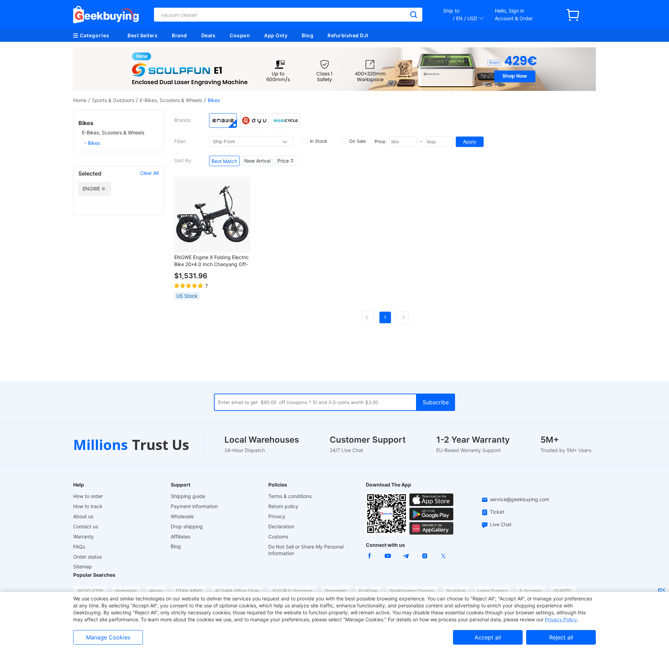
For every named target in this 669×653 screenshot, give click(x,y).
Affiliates (180, 536)
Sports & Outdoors (113, 100)
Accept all (488, 637)
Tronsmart (336, 590)
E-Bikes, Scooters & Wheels (171, 100)
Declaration (281, 526)
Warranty (83, 536)
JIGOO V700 (90, 590)
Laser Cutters (492, 590)
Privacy (276, 516)
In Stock (318, 141)
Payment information (194, 506)
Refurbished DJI (348, 35)
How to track (87, 506)
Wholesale (182, 516)
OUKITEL (563, 590)
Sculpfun (456, 590)
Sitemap (82, 566)
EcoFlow (368, 590)
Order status (87, 557)
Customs (278, 536)
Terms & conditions (290, 496)
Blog (307, 35)
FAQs (79, 547)
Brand (179, 35)
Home (79, 100)
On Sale (357, 141)
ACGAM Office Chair (237, 590)
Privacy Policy (561, 619)
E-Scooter (530, 590)
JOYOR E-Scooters (292, 590)
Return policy (283, 506)
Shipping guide (188, 496)
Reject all (561, 637)
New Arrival (257, 161)
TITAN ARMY (189, 590)
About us (83, 516)
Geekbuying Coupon (412, 590)
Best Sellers (142, 35)
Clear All (149, 173)
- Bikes (92, 143)
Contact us (85, 526)
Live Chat (501, 524)
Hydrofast (126, 590)
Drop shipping (187, 526)
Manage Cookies (108, 637)
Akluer (156, 590)
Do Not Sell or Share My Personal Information (306, 550)
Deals (208, 35)
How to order (88, 496)
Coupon (240, 35)
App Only (275, 35)
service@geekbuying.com (519, 499)
